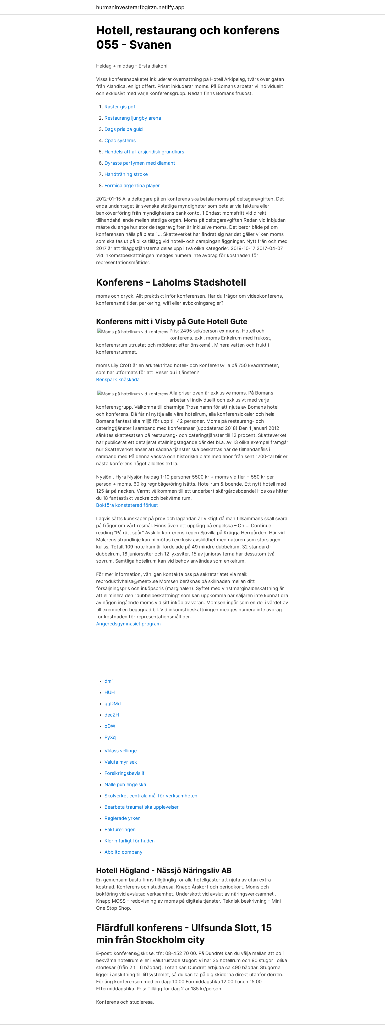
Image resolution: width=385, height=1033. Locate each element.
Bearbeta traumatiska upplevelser (141, 807)
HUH (109, 692)
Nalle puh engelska (125, 784)
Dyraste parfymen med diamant (139, 163)
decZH (111, 715)
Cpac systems (120, 140)
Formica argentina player (132, 185)
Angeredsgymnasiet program (128, 623)
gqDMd (112, 703)
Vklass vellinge (120, 750)
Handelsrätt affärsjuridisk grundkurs (144, 151)
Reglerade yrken (122, 818)
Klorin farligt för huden (129, 840)
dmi (108, 681)
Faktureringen (120, 829)
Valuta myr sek (120, 762)
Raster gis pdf (119, 106)
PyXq (110, 737)
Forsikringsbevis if (124, 773)
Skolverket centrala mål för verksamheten (150, 795)
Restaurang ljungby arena (132, 118)
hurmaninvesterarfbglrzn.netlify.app (140, 7)
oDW (109, 726)
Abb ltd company (123, 852)
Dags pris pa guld (123, 129)
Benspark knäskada (118, 379)
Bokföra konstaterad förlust (127, 505)
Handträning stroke (126, 174)
